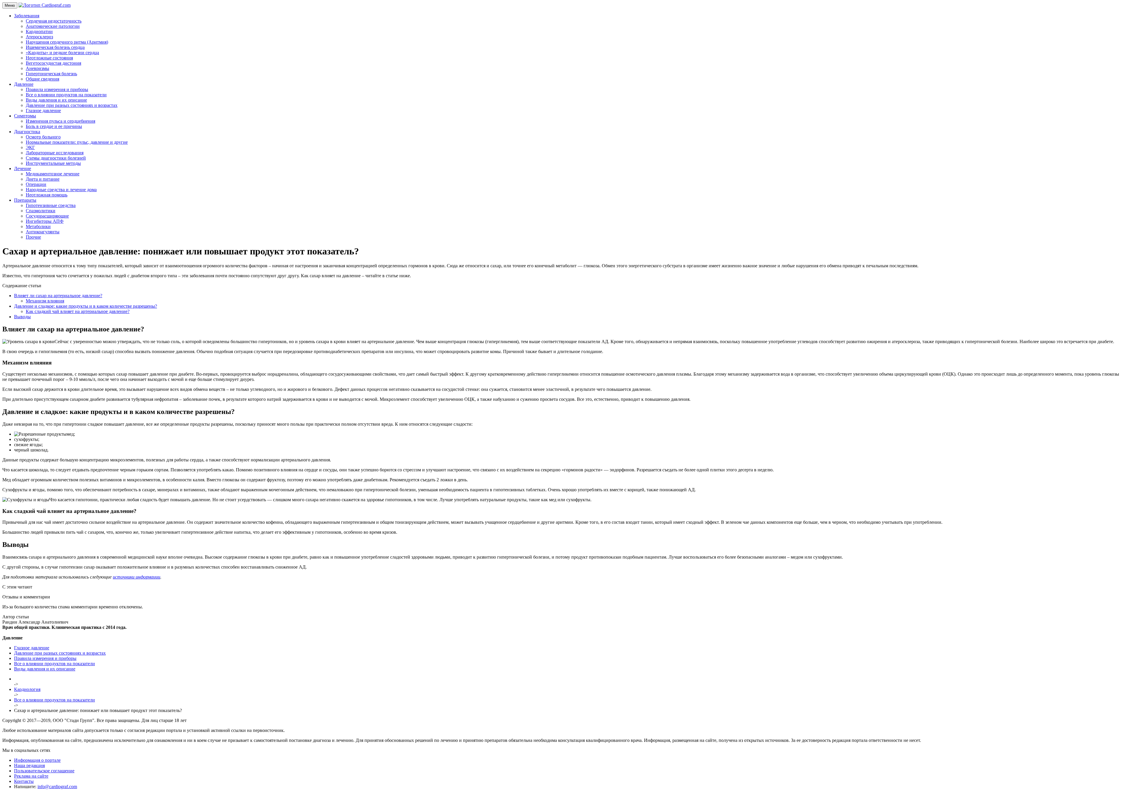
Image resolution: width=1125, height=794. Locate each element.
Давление (23, 84)
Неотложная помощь (46, 194)
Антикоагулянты (42, 231)
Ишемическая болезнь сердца (55, 47)
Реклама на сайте (31, 776)
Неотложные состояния (49, 57)
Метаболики (38, 226)
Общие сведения (42, 78)
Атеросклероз (39, 36)
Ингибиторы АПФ (45, 221)
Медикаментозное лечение (52, 173)
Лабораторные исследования (54, 152)
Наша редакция (29, 765)
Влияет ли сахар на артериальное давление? (58, 295)
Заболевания (26, 15)
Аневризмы (37, 68)
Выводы (22, 316)
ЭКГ (30, 147)
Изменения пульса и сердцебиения (60, 121)
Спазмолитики (40, 210)
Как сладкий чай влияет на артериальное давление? (77, 311)
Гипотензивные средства (51, 205)
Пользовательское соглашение (44, 770)
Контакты (24, 781)
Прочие (33, 237)
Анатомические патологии (53, 26)
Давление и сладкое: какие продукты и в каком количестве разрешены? (85, 306)
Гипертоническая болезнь (51, 73)
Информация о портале (37, 760)
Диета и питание (42, 179)
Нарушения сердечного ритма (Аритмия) (67, 42)
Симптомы (25, 115)
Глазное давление (43, 110)
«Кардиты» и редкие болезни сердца (62, 52)
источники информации (136, 576)
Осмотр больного (43, 136)
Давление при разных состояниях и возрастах (71, 105)
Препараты (25, 200)
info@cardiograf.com (57, 786)
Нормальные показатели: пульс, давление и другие (77, 142)
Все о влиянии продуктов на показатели (66, 94)
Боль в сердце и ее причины (54, 126)
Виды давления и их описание (56, 99)
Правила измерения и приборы (57, 89)
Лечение (22, 168)
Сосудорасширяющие (47, 215)
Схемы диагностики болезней (56, 157)
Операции (36, 184)
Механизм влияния (45, 300)
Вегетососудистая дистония (53, 63)
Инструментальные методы (53, 163)
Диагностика (27, 131)
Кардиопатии (39, 31)
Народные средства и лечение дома (61, 189)
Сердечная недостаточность (53, 20)
